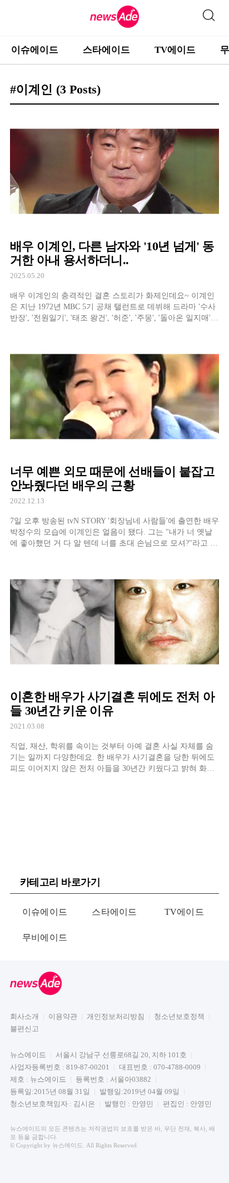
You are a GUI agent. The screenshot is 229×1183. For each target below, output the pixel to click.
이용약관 (62, 1016)
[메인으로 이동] (114, 26)
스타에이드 (106, 49)
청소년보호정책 (179, 1016)
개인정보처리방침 (116, 1016)
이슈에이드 (34, 49)
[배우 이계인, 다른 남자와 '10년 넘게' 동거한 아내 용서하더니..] (114, 218)
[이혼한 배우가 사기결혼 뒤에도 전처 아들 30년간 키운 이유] (114, 668)
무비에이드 (45, 937)
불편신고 (24, 1028)
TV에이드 (175, 49)
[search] (208, 12)
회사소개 (24, 1016)
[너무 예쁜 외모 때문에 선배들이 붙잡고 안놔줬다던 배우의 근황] (114, 443)
